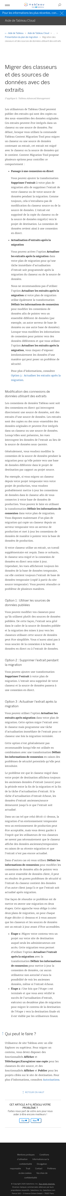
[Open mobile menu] (7, 4)
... (54, 33)
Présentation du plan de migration (22, 37)
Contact (38, 1168)
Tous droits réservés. (47, 1184)
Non (35, 1120)
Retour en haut (34, 1092)
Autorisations (51, 1079)
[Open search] (59, 4)
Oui (23, 1120)
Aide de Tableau (16, 33)
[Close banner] (62, 12)
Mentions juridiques (26, 1155)
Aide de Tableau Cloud (39, 33)
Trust (28, 1168)
